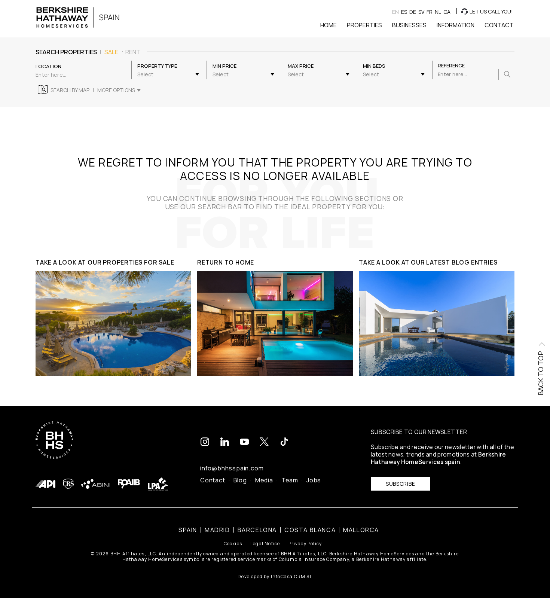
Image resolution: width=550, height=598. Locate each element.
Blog (240, 480)
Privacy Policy (305, 544)
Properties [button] (364, 25)
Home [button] (328, 25)
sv (421, 11)
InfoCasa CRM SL (291, 576)
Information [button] (455, 25)
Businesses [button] (409, 25)
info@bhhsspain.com (231, 468)
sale (111, 52)
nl (438, 11)
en (395, 11)
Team (289, 480)
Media (264, 480)
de (412, 11)
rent (132, 52)
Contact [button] (499, 25)
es (404, 11)
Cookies (233, 544)
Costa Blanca (310, 530)
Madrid (217, 530)
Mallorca (361, 530)
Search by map (70, 90)
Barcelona (257, 530)
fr (430, 11)
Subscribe (400, 483)
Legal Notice (265, 544)
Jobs (313, 480)
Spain (187, 530)
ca (446, 11)
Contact (212, 480)
